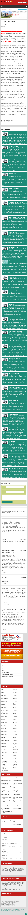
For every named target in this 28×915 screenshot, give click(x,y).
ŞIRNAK (14, 756)
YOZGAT (3, 768)
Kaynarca (3, 734)
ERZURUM (14, 716)
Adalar (3, 689)
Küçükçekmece (4, 740)
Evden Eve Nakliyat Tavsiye (17, 822)
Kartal (3, 732)
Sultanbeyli (4, 759)
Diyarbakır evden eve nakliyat (7, 676)
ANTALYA (3, 695)
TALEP (14, 759)
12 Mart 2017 (4, 572)
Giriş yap (26, 0)
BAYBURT (3, 703)
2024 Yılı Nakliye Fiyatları (16, 896)
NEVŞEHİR (4, 747)
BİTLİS (3, 707)
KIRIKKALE (14, 735)
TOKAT (14, 761)
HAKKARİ (14, 723)
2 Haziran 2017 (4, 534)
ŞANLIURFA (14, 753)
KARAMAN (4, 731)
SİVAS (13, 758)
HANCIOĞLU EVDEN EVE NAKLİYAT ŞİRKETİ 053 (9, 666)
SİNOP (3, 756)
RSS (1, 909)
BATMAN (14, 701)
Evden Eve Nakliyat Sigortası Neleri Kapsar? (9, 902)
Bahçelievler (4, 698)
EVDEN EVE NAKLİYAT (4, 910)
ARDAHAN (14, 695)
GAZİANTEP (4, 720)
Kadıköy (14, 728)
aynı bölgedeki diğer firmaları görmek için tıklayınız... (11, 31)
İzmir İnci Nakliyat (5, 672)
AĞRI (3, 692)
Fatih (13, 719)
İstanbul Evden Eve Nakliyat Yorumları (8, 904)
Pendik (3, 750)
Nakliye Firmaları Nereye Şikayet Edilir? (8, 905)
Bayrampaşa (15, 703)
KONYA (14, 738)
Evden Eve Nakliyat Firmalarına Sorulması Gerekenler (11, 900)
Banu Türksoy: (4, 845)
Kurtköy (14, 740)
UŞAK (3, 765)
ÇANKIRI (14, 710)
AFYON (14, 691)
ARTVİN (3, 697)
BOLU (14, 707)
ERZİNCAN (4, 716)
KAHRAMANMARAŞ (5, 729)
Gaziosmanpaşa (15, 720)
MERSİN (14, 744)
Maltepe (3, 743)
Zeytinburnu (15, 768)
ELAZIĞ (14, 714)
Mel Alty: (3, 857)
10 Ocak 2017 (4, 629)
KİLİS (3, 735)
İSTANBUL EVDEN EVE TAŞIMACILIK (7, 674)
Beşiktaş (3, 704)
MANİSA (14, 743)
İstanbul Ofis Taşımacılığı (17, 824)
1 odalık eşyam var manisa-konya (8, 670)
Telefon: (4, 492)
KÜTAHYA (6, 24)
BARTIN (14, 700)
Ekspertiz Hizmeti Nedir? (6, 825)
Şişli (3, 758)
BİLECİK (3, 706)
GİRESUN (3, 722)
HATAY (3, 725)
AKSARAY (14, 692)
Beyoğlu (14, 704)
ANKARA (14, 694)
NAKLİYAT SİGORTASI (22, 909)
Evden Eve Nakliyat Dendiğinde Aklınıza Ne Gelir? (10, 901)
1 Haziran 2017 (4, 545)
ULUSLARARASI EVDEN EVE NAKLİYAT (14, 910)
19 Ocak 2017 (4, 583)
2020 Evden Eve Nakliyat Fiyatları (7, 903)
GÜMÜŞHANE (15, 722)
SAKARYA (3, 752)
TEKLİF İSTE (5, 909)
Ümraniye (14, 764)
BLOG (9, 909)
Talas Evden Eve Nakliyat (6, 897)
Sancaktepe (4, 753)
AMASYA (3, 694)
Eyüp (3, 719)
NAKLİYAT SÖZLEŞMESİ (14, 909)
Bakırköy (14, 698)
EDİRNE (3, 714)
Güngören (4, 723)
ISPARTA (3, 726)
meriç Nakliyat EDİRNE (6, 678)
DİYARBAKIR (4, 713)
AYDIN (14, 697)
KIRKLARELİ (4, 737)
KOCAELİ (3, 738)
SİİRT (13, 755)
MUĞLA (3, 746)
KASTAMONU (15, 732)
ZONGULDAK (4, 770)
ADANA (14, 689)
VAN (3, 767)
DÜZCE (14, 713)
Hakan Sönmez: (4, 851)
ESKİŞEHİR (14, 717)
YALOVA (14, 767)
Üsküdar (14, 765)
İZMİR (3, 728)
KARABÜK (14, 729)
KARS (13, 731)
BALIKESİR (4, 700)
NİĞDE (14, 747)
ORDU (3, 749)
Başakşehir (4, 701)
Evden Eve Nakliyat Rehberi (6, 896)
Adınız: (3, 487)
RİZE (13, 750)
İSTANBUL (14, 726)
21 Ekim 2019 (4, 514)
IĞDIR (13, 725)
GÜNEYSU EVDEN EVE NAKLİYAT (7, 681)
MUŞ (13, 746)
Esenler (3, 717)
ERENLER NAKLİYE (5, 680)
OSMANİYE (14, 749)
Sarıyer (3, 755)
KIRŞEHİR (14, 737)
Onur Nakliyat (4, 668)
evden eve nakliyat (7, 41)
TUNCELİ (14, 762)
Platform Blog (7, 893)
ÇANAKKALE (4, 710)
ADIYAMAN (4, 691)
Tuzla (3, 764)
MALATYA (14, 741)
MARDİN (3, 744)
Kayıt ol (23, 0)
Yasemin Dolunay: (4, 833)
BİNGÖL (14, 706)
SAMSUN (14, 752)
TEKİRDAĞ (4, 761)
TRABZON (3, 762)
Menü (2, 6)
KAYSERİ (14, 734)
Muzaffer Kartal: (4, 839)
